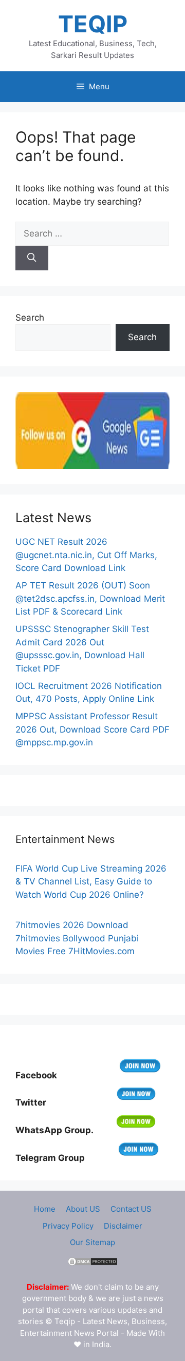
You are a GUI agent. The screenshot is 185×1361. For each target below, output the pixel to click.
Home (44, 1209)
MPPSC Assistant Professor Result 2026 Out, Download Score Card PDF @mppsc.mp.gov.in (92, 729)
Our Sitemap (92, 1242)
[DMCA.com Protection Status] (92, 1264)
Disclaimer (123, 1226)
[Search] (31, 258)
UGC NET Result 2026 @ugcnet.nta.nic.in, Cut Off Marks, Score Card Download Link (86, 555)
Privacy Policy (68, 1226)
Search (29, 317)
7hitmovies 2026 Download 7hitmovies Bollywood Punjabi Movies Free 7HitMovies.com (77, 938)
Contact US (131, 1209)
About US (83, 1209)
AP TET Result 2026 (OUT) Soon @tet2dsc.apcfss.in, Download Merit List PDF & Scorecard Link (90, 598)
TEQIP (92, 24)
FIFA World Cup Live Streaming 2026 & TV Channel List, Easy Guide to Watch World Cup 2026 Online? (90, 881)
